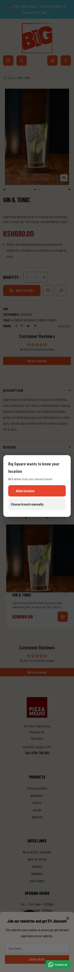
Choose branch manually (27, 504)
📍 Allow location (23, 491)
